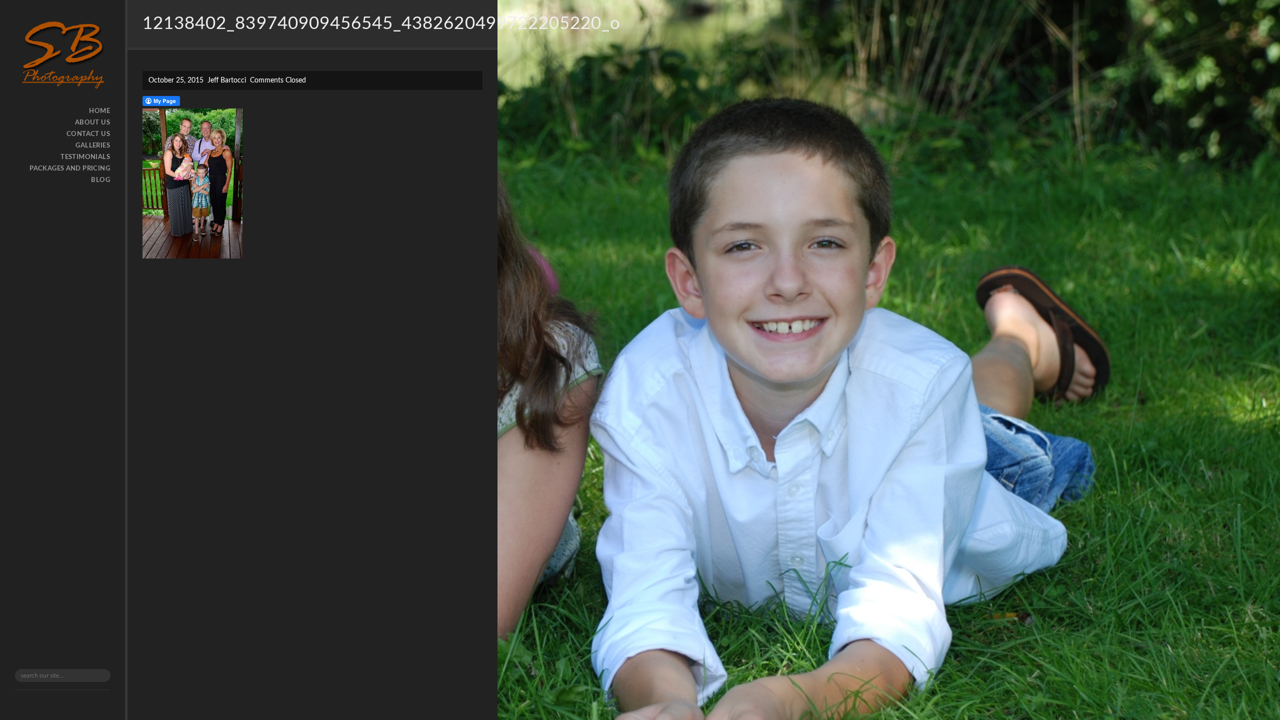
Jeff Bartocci (227, 80)
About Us (92, 123)
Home (99, 111)
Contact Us (88, 134)
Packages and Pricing (70, 169)
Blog (100, 180)
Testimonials (85, 157)
